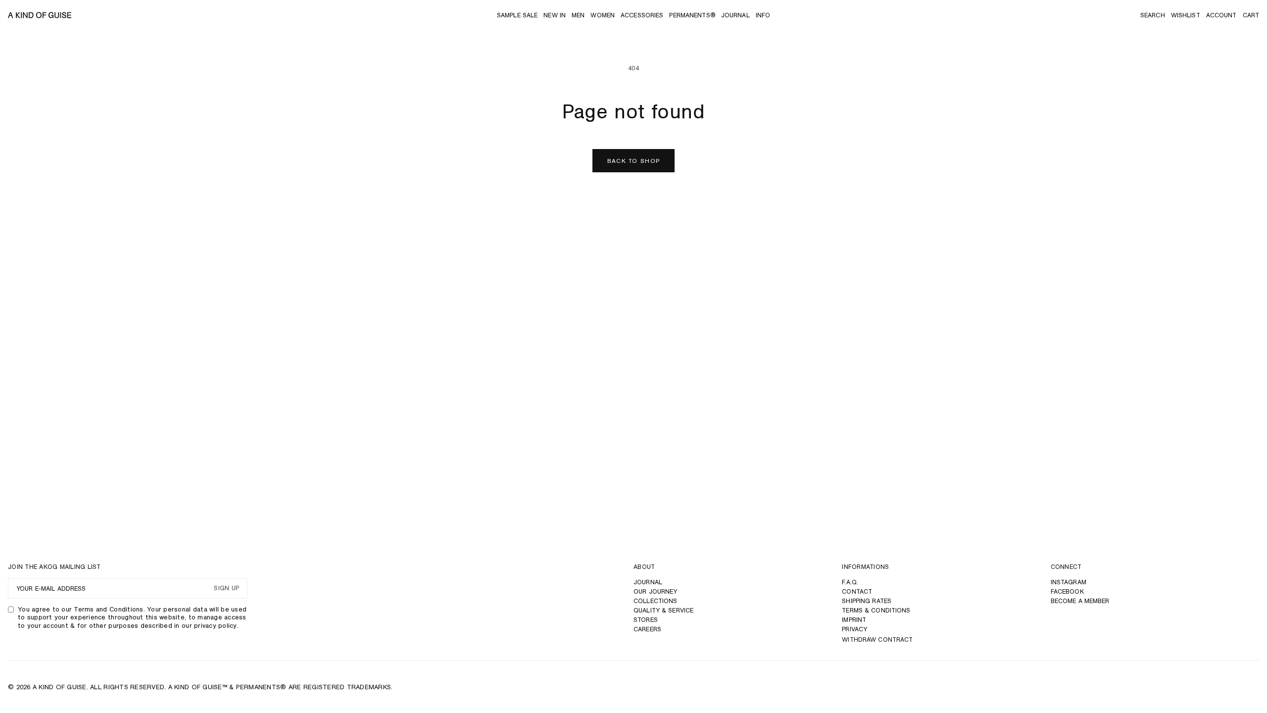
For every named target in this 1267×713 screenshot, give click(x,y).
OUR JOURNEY (655, 591)
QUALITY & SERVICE (663, 610)
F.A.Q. (850, 582)
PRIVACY (854, 629)
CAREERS (647, 629)
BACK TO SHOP (633, 160)
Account (1221, 15)
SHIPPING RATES (866, 601)
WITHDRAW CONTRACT (877, 639)
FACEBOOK (1067, 591)
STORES (646, 619)
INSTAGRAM (1068, 582)
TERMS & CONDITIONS (876, 610)
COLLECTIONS (655, 601)
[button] (1152, 15)
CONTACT (857, 591)
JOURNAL (648, 582)
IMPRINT (854, 619)
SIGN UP (226, 588)
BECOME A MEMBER (1080, 601)
